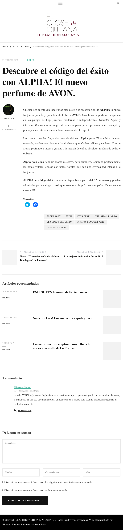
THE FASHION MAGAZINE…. (61, 35)
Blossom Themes (11, 524)
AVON (69, 216)
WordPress (40, 524)
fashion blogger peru (91, 222)
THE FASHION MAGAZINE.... (39, 520)
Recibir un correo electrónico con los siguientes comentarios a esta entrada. (49, 482)
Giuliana (8, 118)
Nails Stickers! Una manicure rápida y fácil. (63, 318)
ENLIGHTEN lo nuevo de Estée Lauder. (60, 292)
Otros (31, 60)
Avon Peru (83, 216)
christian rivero (106, 216)
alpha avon (54, 216)
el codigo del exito (59, 222)
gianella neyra (57, 227)
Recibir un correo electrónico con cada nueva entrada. (36, 490)
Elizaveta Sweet (22, 387)
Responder (24, 410)
